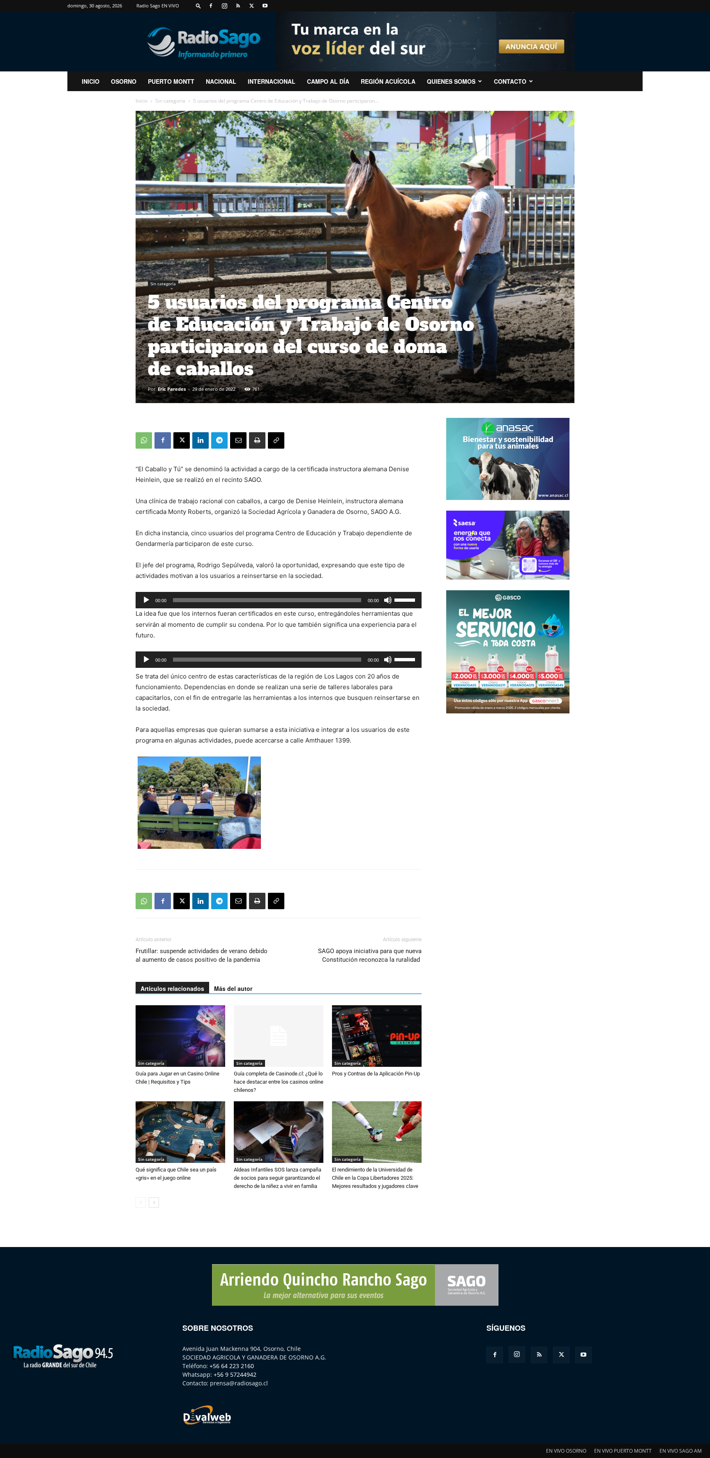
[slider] (405, 599)
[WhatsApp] (144, 440)
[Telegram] (219, 440)
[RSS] (238, 5)
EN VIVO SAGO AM (680, 1450)
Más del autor (233, 988)
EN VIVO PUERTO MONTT (623, 1450)
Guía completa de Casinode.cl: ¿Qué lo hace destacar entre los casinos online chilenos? (278, 1082)
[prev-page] (141, 1202)
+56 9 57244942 (235, 1374)
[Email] (238, 440)
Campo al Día (328, 81)
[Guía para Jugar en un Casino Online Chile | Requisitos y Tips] (180, 1036)
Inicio (142, 100)
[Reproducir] (146, 600)
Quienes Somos (451, 81)
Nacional (221, 81)
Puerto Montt (171, 81)
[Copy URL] (276, 440)
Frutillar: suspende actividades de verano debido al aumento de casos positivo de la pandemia (201, 955)
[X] (251, 5)
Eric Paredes (172, 389)
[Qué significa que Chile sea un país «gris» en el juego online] (180, 1132)
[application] (279, 600)
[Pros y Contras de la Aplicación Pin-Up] (377, 1036)
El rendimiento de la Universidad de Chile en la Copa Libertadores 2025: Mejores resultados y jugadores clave (375, 1178)
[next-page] (154, 1202)
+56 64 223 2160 (232, 1366)
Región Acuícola (388, 81)
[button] (198, 5)
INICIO (90, 81)
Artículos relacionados (172, 988)
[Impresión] (257, 440)
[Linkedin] (200, 440)
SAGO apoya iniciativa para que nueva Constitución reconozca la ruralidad (370, 955)
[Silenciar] (388, 600)
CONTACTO (510, 81)
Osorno (123, 81)
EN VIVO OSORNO (566, 1450)
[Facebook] (211, 5)
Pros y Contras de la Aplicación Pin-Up (376, 1074)
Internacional (271, 81)
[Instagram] (224, 5)
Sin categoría (170, 100)
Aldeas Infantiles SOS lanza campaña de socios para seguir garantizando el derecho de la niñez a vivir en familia (277, 1178)
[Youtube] (265, 5)
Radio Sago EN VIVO (157, 5)
